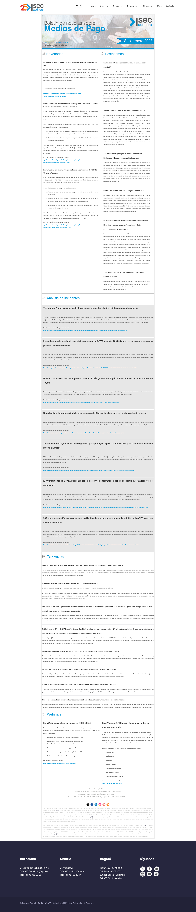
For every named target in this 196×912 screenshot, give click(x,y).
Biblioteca (147, 6)
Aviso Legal (58, 903)
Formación (132, 6)
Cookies (89, 903)
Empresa (104, 6)
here (145, 825)
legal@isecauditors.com (96, 817)
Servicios (117, 6)
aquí (57, 810)
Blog (159, 6)
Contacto (170, 6)
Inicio (93, 6)
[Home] (32, 6)
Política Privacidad (74, 903)
